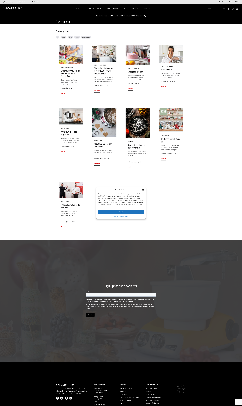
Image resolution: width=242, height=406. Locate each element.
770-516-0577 (97, 402)
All (57, 37)
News (70, 37)
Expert (63, 37)
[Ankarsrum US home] (12, 8)
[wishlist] (232, 9)
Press (77, 37)
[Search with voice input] (223, 8)
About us (231, 2)
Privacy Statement (124, 216)
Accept (121, 212)
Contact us (224, 2)
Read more (63, 93)
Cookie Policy (116, 216)
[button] (237, 9)
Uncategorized (86, 37)
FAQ (219, 2)
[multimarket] (228, 9)
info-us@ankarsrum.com (100, 404)
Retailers (237, 2)
